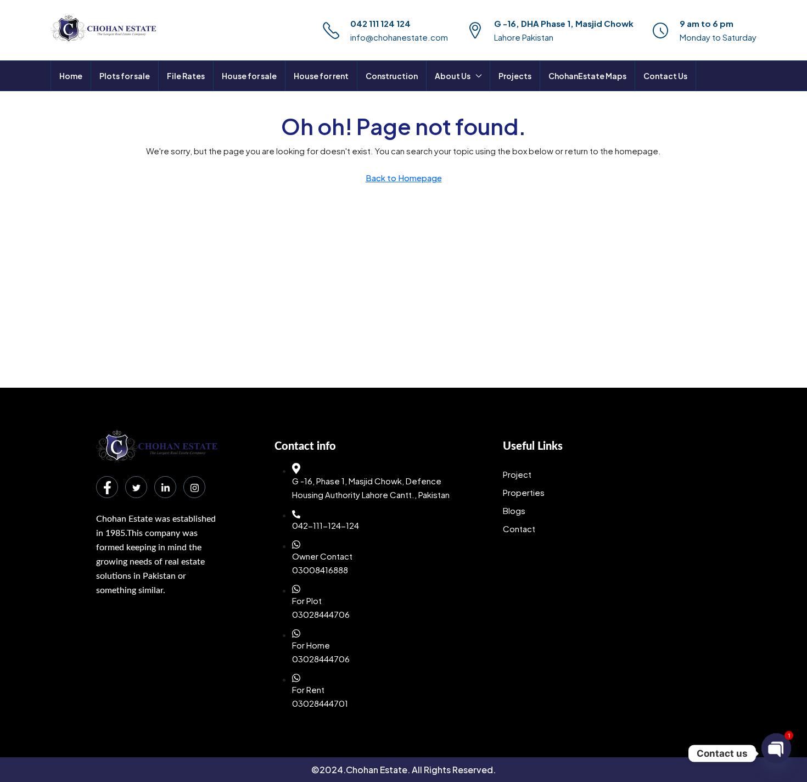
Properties (524, 492)
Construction (392, 76)
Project (517, 474)
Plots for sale (124, 76)
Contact (519, 528)
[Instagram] (194, 487)
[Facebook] (107, 487)
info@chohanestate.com (399, 37)
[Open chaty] (776, 749)
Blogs (514, 510)
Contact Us (665, 76)
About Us (452, 76)
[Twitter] (136, 487)
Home (70, 76)
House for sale (249, 76)
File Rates (186, 76)
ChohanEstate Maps (587, 76)
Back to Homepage (404, 177)
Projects (514, 76)
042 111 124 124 (380, 23)
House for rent (321, 76)
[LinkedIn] (165, 487)
